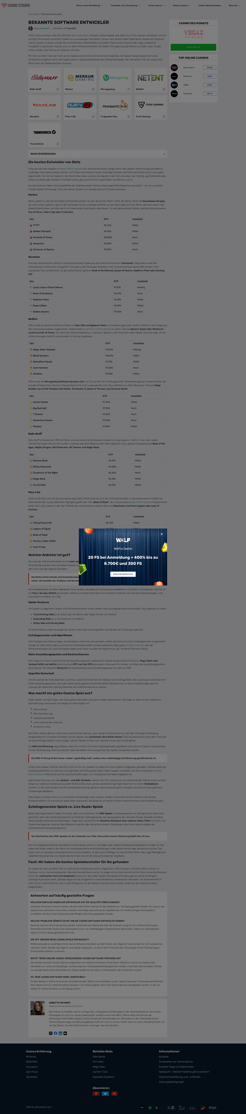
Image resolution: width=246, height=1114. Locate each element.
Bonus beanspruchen (123, 574)
